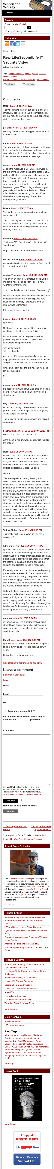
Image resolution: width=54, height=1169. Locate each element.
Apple (7, 1058)
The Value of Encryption (15, 996)
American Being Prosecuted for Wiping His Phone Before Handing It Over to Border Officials (24, 920)
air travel (8, 1049)
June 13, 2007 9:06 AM (25, 128)
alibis (18, 1052)
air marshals (42, 1047)
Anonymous (21, 1055)
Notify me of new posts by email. (20, 805)
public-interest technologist (22, 878)
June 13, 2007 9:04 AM (21, 106)
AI (33, 1047)
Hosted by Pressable (33, 839)
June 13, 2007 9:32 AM (21, 143)
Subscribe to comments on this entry (24, 663)
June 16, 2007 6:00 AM (28, 640)
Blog (10, 31)
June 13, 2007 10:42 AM (24, 385)
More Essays (10, 1009)
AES (15, 1047)
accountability (10, 1041)
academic (17, 1038)
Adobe (39, 1041)
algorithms (9, 1052)
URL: (6, 702)
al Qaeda (27, 1049)
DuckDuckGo (21, 24)
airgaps (18, 1049)
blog (42, 884)
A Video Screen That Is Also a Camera (22, 927)
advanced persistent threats (17, 1044)
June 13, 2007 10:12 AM (26, 238)
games (35, 74)
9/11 (18, 1035)
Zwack (6, 319)
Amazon (27, 1052)
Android (36, 1052)
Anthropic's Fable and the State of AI (21, 944)
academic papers (32, 1038)
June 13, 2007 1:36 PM (30, 530)
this (14, 67)
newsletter (31, 886)
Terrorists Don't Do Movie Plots (19, 1003)
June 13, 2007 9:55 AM (21, 208)
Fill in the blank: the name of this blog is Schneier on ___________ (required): (24, 718)
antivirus (33, 1055)
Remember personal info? (21, 711)
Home (5, 51)
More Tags (9, 1063)
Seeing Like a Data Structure (18, 985)
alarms (37, 1049)
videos (14, 76)
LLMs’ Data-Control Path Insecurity (21, 988)
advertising (38, 1044)
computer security (16, 74)
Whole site (32, 31)
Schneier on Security (11, 5)
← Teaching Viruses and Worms (15, 828)
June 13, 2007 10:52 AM (21, 403)
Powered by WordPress (13, 839)
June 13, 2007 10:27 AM (35, 275)
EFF (23, 892)
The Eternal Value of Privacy (17, 999)
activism (30, 1041)
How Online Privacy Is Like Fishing (20, 977)
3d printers (9, 1035)
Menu (8, 12)
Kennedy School (40, 889)
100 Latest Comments (15, 1025)
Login (5, 680)
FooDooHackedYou (13, 431)
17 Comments (43, 79)
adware (8, 1047)
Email (6, 694)
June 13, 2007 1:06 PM (21, 452)
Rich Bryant (9, 640)
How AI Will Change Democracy (19, 981)
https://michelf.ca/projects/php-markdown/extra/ (22, 794)
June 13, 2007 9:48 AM (23, 165)
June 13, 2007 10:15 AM (31, 259)
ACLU (22, 1041)
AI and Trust (10, 992)
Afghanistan (24, 1047)
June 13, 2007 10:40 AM (24, 319)
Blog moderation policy (14, 674)
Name (6, 685)
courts (28, 74)
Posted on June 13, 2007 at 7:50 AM (19, 79)
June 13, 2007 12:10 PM (37, 431)
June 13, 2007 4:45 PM (32, 546)
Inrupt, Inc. (22, 894)
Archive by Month (12, 1021)
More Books (10, 1124)
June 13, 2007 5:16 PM (25, 618)
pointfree (7, 128)
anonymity (9, 1055)
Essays (19, 31)
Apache (42, 1055)
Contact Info (9, 904)
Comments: (9, 730)
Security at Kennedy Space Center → (41, 828)
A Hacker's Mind (30, 1035)
